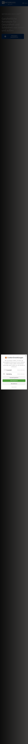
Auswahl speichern (14, 377)
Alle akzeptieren (14, 380)
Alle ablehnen (14, 383)
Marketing (9, 374)
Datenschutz (14, 387)
